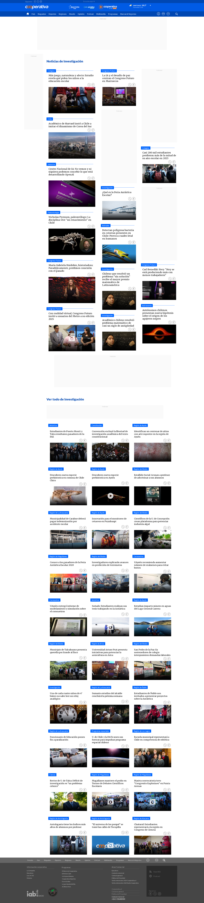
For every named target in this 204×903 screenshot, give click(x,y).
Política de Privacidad (118, 878)
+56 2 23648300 (118, 899)
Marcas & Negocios (128, 14)
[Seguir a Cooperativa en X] (38, 1)
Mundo (72, 14)
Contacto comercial (118, 873)
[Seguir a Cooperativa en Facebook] (35, 1)
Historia (29, 878)
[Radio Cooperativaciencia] (89, 7)
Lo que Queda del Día (68, 884)
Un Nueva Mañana (68, 876)
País (33, 14)
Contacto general (117, 875)
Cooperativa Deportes (69, 879)
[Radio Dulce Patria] (74, 7)
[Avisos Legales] (147, 860)
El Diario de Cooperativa (69, 871)
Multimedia (101, 14)
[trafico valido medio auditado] (52, 896)
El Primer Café (66, 874)
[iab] (35, 899)
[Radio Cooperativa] (108, 7)
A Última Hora (66, 887)
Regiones (62, 14)
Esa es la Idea (66, 881)
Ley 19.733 (30, 875)
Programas (113, 14)
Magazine (42, 14)
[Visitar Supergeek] (168, 16)
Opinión (81, 14)
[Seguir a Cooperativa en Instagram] (41, 1)
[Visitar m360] (163, 16)
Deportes (52, 14)
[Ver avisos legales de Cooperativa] (158, 16)
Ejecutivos (30, 873)
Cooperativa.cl (117, 889)
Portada (30, 860)
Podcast (90, 14)
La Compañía (31, 870)
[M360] (156, 860)
